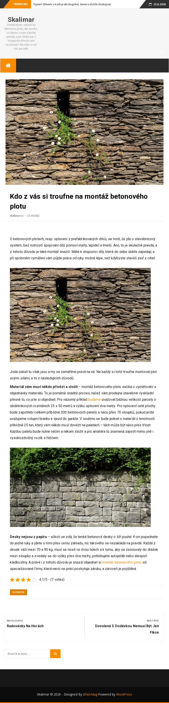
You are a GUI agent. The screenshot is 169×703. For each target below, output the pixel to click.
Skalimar (21, 19)
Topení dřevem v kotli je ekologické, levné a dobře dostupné (72, 4)
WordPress (124, 694)
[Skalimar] (8, 65)
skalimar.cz (17, 215)
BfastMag (90, 694)
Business (18, 592)
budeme (94, 399)
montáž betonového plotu (121, 562)
